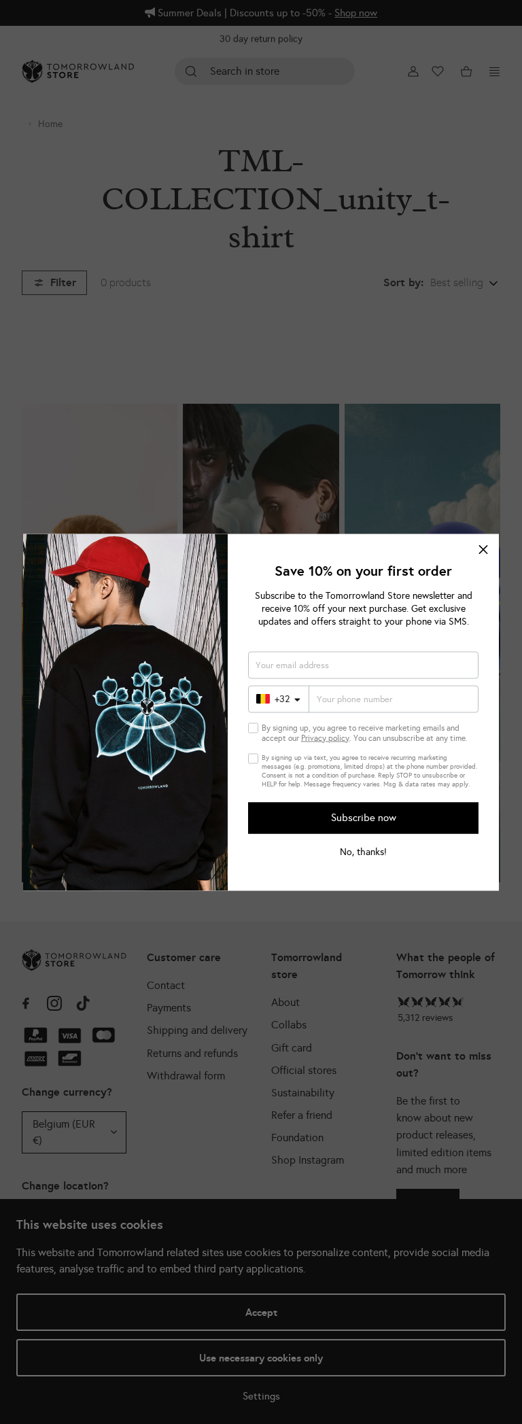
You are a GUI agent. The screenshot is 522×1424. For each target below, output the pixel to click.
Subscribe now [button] (363, 818)
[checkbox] (253, 728)
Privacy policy (325, 737)
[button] (483, 549)
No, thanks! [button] (363, 851)
